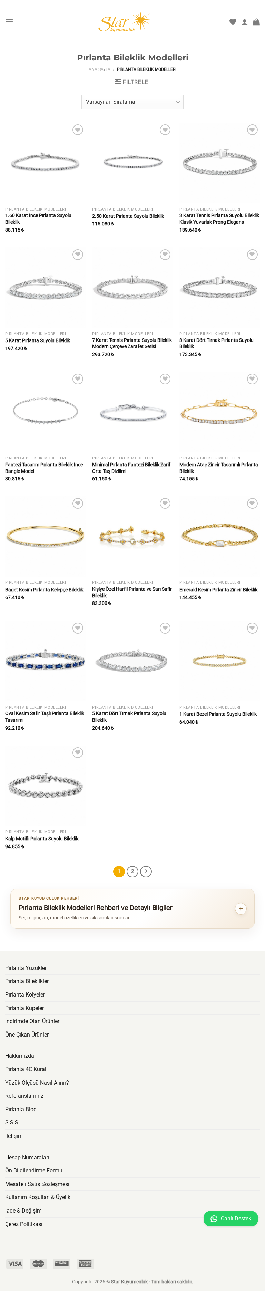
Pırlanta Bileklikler (27, 981)
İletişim (14, 1136)
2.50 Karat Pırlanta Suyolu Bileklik (128, 216)
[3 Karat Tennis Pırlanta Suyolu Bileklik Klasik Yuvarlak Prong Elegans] (219, 163)
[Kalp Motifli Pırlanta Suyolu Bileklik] (45, 786)
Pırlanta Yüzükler (26, 968)
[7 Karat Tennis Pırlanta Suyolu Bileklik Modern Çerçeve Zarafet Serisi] (132, 287)
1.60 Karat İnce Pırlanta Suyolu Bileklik (38, 219)
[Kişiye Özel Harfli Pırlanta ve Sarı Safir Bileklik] (132, 536)
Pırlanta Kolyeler (25, 994)
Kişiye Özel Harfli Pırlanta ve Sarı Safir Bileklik (132, 592)
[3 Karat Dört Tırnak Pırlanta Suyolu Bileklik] (219, 287)
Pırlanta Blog (21, 1109)
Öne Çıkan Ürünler (27, 1034)
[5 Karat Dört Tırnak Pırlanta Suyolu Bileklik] (132, 661)
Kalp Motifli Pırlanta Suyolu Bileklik (41, 839)
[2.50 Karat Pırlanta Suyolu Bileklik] (132, 163)
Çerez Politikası (23, 1224)
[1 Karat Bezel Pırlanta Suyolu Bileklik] (219, 661)
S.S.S (11, 1122)
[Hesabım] (244, 21)
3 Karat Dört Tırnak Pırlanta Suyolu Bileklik (216, 343)
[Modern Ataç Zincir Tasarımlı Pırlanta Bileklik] (219, 412)
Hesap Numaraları (27, 1157)
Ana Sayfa (99, 69)
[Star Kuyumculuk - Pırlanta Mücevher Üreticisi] (132, 21)
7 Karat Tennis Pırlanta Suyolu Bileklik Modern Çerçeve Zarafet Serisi (132, 343)
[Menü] (9, 21)
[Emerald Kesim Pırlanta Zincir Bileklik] (219, 536)
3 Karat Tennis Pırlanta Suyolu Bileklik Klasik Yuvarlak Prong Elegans (219, 219)
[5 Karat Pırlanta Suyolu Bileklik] (45, 287)
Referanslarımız (24, 1096)
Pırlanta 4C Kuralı (26, 1069)
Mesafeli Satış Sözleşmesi (37, 1184)
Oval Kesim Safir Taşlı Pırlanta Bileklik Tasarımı (44, 717)
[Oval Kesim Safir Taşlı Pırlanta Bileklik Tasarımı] (45, 661)
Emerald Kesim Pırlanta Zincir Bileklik (218, 590)
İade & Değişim (23, 1210)
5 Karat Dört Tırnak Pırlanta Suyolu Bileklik (129, 717)
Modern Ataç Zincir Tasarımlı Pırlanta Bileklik (218, 468)
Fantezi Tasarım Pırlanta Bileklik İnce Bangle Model (44, 468)
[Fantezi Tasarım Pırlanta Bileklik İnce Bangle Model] (45, 412)
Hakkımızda (19, 1056)
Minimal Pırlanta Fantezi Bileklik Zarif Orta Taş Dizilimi (131, 468)
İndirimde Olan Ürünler (32, 1021)
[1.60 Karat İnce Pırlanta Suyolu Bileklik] (45, 163)
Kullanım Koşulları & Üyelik (37, 1197)
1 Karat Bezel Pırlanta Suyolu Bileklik (218, 714)
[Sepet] (256, 21)
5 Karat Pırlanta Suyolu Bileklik (37, 341)
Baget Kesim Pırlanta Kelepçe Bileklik (44, 590)
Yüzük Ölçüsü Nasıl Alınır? (37, 1082)
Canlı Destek (235, 1218)
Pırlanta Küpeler (24, 1008)
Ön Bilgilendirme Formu (33, 1170)
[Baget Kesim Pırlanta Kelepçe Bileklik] (45, 536)
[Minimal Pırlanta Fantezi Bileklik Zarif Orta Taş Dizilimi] (132, 412)
